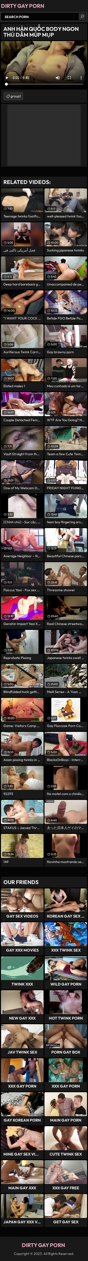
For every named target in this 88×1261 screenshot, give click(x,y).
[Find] (82, 16)
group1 (16, 96)
